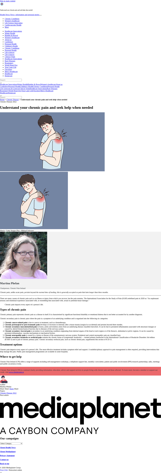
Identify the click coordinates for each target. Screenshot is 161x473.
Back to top (4, 464)
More (7, 27)
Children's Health (11, 46)
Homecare (8, 76)
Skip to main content (7, 1)
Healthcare (9, 74)
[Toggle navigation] (41, 15)
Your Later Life (10, 67)
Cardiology (9, 42)
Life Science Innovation (14, 23)
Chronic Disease (12, 100)
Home (2, 100)
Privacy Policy (4, 470)
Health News (19, 15)
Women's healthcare (12, 21)
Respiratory (9, 63)
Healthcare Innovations (13, 31)
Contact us (4, 460)
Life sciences (9, 52)
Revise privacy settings (15, 470)
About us (8, 40)
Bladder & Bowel (11, 35)
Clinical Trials (10, 57)
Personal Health (11, 44)
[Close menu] (1, 95)
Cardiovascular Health (13, 25)
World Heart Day (11, 65)
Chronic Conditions (12, 19)
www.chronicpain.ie (16, 372)
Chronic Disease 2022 (8, 393)
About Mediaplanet (8, 452)
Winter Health (10, 33)
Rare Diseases (10, 61)
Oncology (8, 69)
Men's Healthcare (11, 72)
